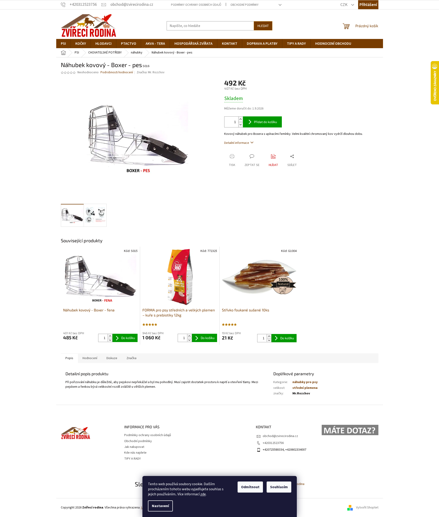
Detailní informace (236, 143)
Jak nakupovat (134, 447)
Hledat (263, 26)
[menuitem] (63, 43)
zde (203, 494)
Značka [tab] (131, 358)
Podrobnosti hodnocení (116, 72)
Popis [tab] (69, 358)
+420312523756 (273, 443)
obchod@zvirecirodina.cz (280, 436)
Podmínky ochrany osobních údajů (196, 5)
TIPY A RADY (132, 458)
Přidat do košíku (265, 122)
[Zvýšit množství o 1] (240, 119)
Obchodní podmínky (244, 5)
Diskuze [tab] (111, 358)
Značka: (151, 72)
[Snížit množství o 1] (240, 124)
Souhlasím (279, 487)
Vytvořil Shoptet (367, 507)
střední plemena (305, 388)
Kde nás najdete (135, 452)
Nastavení (160, 505)
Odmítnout (250, 487)
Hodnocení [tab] (89, 358)
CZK (344, 5)
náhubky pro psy (305, 382)
